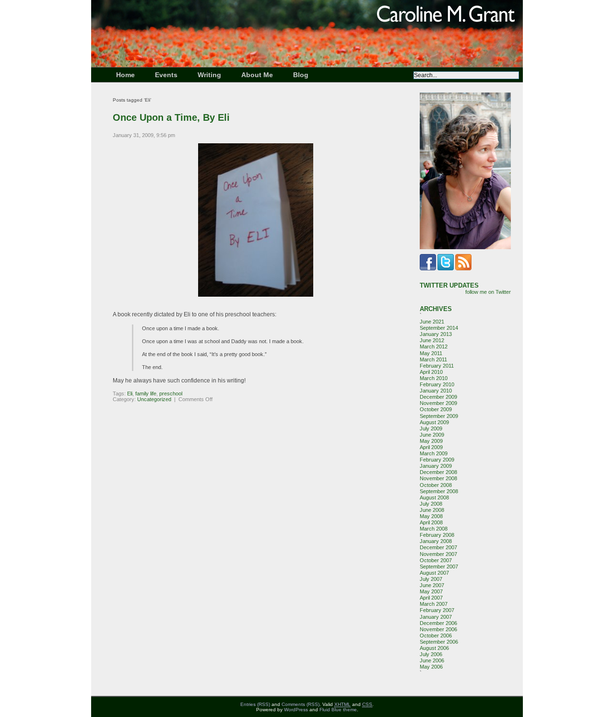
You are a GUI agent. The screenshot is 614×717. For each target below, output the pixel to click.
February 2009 (437, 460)
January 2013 (436, 334)
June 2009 (432, 435)
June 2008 (432, 510)
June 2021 (432, 321)
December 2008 (438, 472)
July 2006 (431, 654)
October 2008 (436, 485)
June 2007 (432, 585)
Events (166, 75)
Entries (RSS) (255, 704)
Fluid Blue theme (338, 709)
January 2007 (436, 617)
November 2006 (438, 629)
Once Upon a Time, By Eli (171, 117)
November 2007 (438, 554)
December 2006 (438, 623)
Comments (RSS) (300, 704)
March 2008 (434, 529)
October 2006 (436, 635)
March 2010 (434, 378)
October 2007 (436, 560)
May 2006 (431, 667)
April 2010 (431, 372)
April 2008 (431, 522)
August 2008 (434, 497)
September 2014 (439, 328)
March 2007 (434, 604)
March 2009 (434, 453)
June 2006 (432, 660)
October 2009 (436, 409)
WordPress (296, 709)
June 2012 (432, 340)
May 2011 (431, 353)
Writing (209, 75)
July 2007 (431, 579)
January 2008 (436, 541)
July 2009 (431, 428)
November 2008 (438, 478)
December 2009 (438, 397)
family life (145, 393)
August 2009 (434, 422)
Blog (300, 75)
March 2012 (434, 346)
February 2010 (437, 384)
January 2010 (436, 390)
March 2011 (433, 359)
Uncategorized (154, 399)
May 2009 (431, 441)
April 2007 (431, 598)
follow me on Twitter (488, 292)
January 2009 (436, 466)
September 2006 (439, 642)
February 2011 (437, 366)
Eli (129, 393)
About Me (257, 75)
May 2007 (431, 591)
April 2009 (431, 447)
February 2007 (437, 610)
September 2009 (439, 416)
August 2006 (434, 648)
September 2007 (439, 566)
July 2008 (431, 504)
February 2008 (437, 535)
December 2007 (438, 547)
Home (125, 75)
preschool (170, 393)
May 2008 (431, 516)
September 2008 (439, 491)
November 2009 (438, 403)
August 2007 (434, 573)
